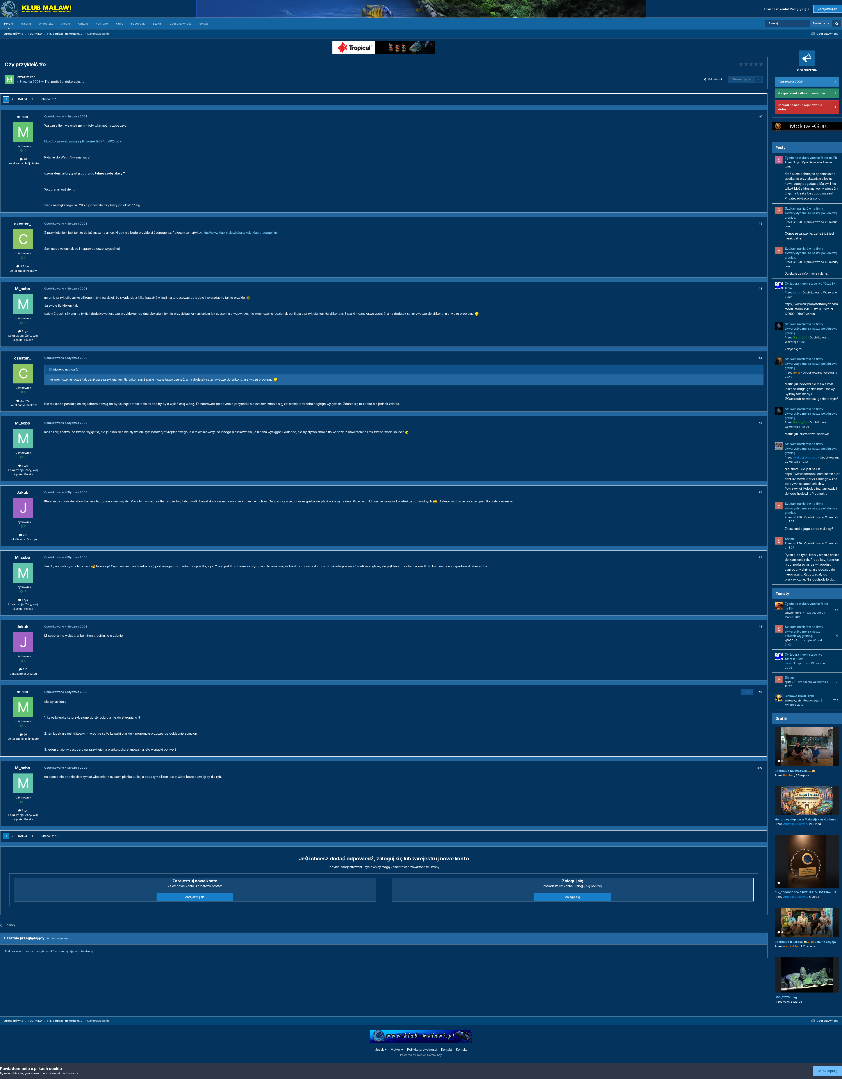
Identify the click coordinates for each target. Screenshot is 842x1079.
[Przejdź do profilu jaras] (779, 285)
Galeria (26, 23)
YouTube (102, 23)
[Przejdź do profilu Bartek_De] (779, 326)
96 (25, 159)
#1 (760, 116)
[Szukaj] (837, 23)
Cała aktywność (180, 23)
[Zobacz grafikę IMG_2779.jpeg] (807, 975)
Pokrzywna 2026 (790, 81)
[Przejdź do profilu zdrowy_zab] (779, 698)
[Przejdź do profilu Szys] (779, 160)
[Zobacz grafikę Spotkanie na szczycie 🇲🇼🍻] (807, 746)
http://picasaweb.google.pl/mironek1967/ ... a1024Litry (83, 141)
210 (24, 535)
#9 (760, 692)
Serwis (204, 23)
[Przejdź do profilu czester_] (23, 239)
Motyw (396, 1049)
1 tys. (25, 331)
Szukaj (157, 23)
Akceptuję (829, 1071)
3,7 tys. (24, 266)
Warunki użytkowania (63, 1073)
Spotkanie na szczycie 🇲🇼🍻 (795, 771)
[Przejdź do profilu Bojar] (779, 361)
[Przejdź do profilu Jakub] (23, 508)
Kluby (119, 23)
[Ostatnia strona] (32, 99)
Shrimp (790, 539)
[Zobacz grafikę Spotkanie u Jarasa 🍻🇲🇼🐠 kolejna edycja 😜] (807, 922)
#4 (760, 358)
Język (380, 1049)
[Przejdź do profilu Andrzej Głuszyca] (779, 446)
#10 (759, 767)
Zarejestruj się (827, 9)
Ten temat (819, 23)
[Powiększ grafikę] (248, 297)
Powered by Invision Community (421, 1055)
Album (65, 23)
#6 (760, 492)
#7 (760, 557)
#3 (760, 288)
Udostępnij (714, 79)
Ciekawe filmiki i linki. (799, 696)
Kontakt (83, 23)
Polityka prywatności (422, 1049)
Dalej (22, 99)
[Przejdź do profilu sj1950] (779, 210)
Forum (8, 23)
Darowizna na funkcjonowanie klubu (800, 107)
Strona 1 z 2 (49, 99)
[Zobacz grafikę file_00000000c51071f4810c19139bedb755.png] (807, 861)
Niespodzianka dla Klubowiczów (801, 93)
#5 (760, 422)
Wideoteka (46, 23)
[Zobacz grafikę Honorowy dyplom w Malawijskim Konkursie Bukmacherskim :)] (807, 800)
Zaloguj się (572, 897)
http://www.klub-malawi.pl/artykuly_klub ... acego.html (240, 232)
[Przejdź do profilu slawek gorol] (779, 606)
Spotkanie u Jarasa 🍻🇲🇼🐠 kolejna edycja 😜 (807, 942)
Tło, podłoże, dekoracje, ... (64, 81)
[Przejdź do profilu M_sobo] (23, 304)
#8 (760, 626)
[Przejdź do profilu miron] (9, 79)
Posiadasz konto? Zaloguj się (786, 9)
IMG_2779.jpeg (786, 997)
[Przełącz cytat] (51, 369)
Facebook (138, 23)
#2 (760, 223)
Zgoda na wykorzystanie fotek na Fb (811, 158)
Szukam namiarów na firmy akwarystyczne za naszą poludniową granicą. (811, 213)
